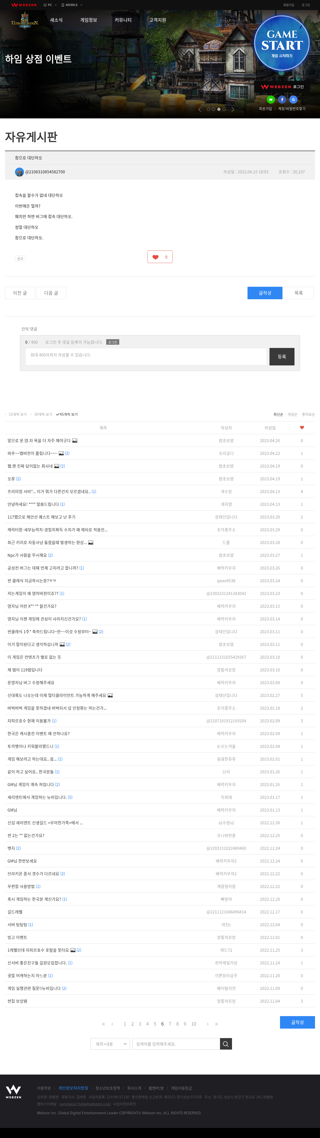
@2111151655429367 (226, 657)
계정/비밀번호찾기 (292, 108)
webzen (23, 5)
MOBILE (72, 5)
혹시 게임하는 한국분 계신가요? (37, 899)
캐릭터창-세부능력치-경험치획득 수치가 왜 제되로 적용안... (58, 530)
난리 (226, 772)
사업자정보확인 (124, 1103)
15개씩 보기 (18, 414)
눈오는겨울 (226, 746)
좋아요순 (308, 414)
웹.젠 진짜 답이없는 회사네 (36, 466)
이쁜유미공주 (226, 975)
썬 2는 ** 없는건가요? (26, 835)
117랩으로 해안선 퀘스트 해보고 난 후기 (42, 517)
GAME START (281, 42)
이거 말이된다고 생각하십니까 (39, 644)
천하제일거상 (226, 963)
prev (199, 109)
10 (193, 1023)
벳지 (14, 848)
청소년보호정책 (108, 1088)
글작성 (265, 292)
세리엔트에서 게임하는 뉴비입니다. (40, 797)
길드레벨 (15, 912)
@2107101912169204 (226, 721)
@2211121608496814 (226, 912)
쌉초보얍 (226, 440)
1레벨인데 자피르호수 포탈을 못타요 (44, 950)
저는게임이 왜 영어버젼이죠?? (36, 593)
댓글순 (293, 414)
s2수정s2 (226, 823)
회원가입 (288, 5)
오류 (14, 479)
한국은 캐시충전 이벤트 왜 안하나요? (39, 733)
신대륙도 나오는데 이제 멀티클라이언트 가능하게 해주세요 (57, 695)
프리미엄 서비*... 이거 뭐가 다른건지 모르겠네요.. (52, 491)
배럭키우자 (226, 568)
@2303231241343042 (226, 593)
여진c (226, 924)
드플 (226, 542)
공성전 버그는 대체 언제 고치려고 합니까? (46, 568)
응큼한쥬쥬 (226, 759)
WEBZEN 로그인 (282, 87)
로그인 (306, 5)
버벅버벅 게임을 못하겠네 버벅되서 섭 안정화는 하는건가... (57, 708)
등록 (282, 356)
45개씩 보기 (69, 414)
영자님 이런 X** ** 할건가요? (32, 606)
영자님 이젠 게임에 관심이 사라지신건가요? (47, 619)
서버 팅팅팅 (20, 924)
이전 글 (20, 292)
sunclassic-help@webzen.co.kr (85, 1103)
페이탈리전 (226, 988)
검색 (226, 1044)
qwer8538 (226, 580)
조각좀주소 (226, 530)
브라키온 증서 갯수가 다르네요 (36, 873)
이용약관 (44, 1088)
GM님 (12, 810)
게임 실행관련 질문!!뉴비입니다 (37, 988)
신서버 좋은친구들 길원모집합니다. (40, 963)
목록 (298, 292)
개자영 (226, 504)
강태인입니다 (226, 517)
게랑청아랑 (226, 886)
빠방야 (226, 899)
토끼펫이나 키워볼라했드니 (33, 746)
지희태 (226, 797)
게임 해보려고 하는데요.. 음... (35, 759)
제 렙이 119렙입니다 (25, 670)
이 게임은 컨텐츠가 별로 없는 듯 (34, 657)
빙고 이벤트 (17, 937)
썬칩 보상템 (17, 1001)
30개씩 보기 (43, 414)
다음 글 (51, 292)
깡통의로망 (226, 670)
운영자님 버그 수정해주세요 (31, 682)
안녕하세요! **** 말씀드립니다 (36, 504)
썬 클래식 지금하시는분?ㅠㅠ (32, 580)
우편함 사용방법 (24, 886)
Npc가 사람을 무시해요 (30, 555)
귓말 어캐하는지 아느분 (30, 975)
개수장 (226, 491)
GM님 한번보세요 (22, 861)
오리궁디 (226, 453)
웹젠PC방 (156, 1088)
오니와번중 (226, 835)
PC (50, 5)
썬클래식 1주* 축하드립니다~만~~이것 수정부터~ (55, 631)
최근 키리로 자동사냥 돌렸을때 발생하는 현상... (48, 542)
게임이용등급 (181, 1088)
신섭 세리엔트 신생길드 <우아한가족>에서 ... (45, 823)
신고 (20, 258)
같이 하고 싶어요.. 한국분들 (34, 772)
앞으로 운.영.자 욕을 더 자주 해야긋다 (40, 440)
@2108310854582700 (45, 172)
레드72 (226, 950)
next (233, 109)
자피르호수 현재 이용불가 (32, 721)
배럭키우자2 (226, 861)
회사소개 (134, 1088)
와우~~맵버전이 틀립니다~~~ (39, 453)
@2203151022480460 (226, 848)
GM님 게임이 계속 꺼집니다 (34, 784)
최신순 (278, 414)
